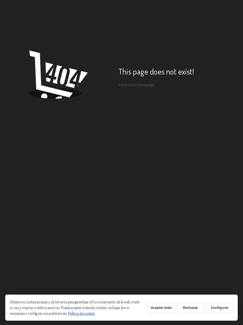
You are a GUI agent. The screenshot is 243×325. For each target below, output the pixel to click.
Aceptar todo (161, 307)
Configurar (220, 307)
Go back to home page (136, 84)
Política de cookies (81, 313)
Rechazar (190, 307)
